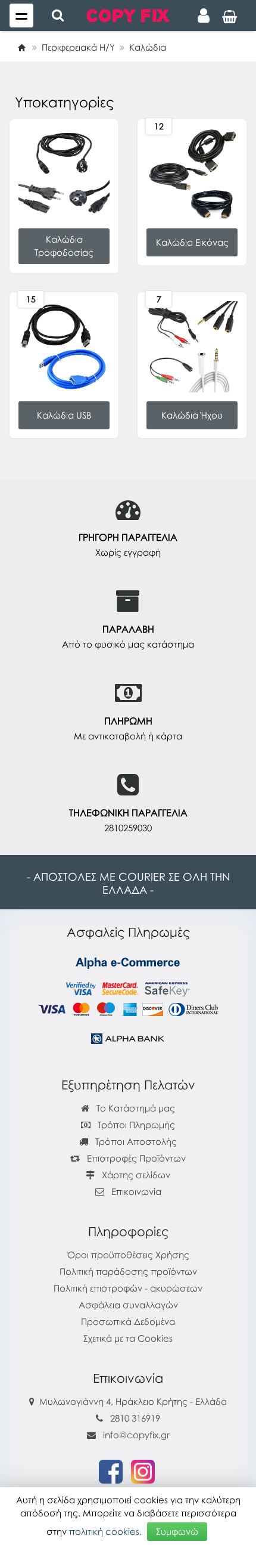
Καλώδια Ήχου (192, 415)
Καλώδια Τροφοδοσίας (64, 246)
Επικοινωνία (136, 1191)
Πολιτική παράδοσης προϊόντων (128, 1271)
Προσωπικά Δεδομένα (128, 1321)
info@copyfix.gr (135, 1434)
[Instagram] (143, 1470)
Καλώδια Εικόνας (192, 242)
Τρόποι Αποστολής (135, 1141)
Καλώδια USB (64, 415)
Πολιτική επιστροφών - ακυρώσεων (128, 1288)
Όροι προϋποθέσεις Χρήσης (128, 1254)
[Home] (21, 47)
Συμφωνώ (177, 1531)
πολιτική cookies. (105, 1531)
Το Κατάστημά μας (134, 1108)
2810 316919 (135, 1418)
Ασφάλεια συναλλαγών (128, 1304)
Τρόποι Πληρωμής (135, 1124)
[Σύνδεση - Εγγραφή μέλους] (203, 15)
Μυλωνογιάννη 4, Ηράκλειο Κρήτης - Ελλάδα (133, 1401)
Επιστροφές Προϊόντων (135, 1158)
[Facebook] (111, 1470)
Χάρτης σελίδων (134, 1174)
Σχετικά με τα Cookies (128, 1338)
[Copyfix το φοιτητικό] (127, 14)
